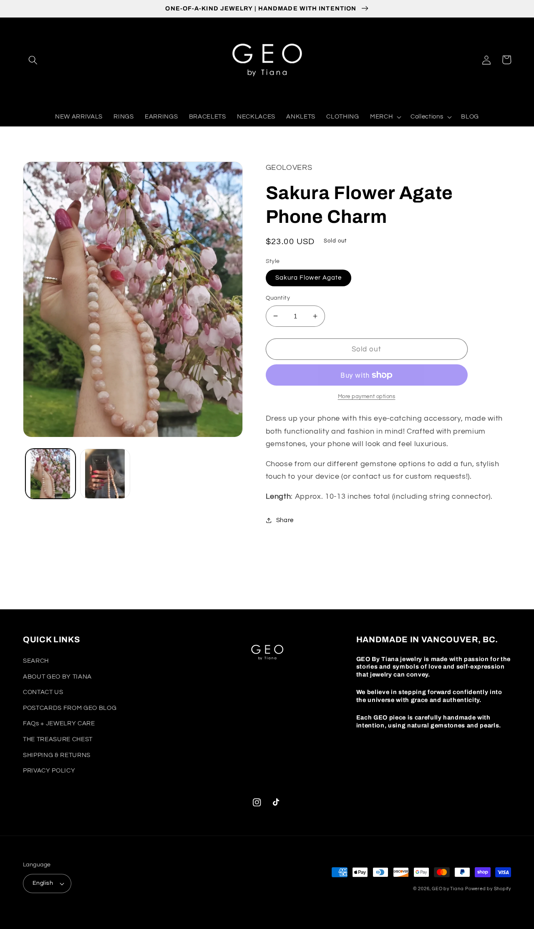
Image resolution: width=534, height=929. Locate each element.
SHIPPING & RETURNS (57, 755)
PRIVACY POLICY (49, 770)
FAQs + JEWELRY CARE (59, 723)
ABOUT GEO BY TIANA (57, 676)
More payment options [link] (366, 396)
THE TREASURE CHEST (58, 739)
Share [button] (285, 520)
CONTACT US (43, 692)
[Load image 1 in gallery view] (50, 474)
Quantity (278, 298)
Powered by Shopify (488, 888)
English (43, 883)
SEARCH (36, 660)
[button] (33, 60)
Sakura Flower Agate (308, 277)
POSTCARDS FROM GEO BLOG (69, 707)
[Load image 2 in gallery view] (105, 474)
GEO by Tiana (447, 888)
